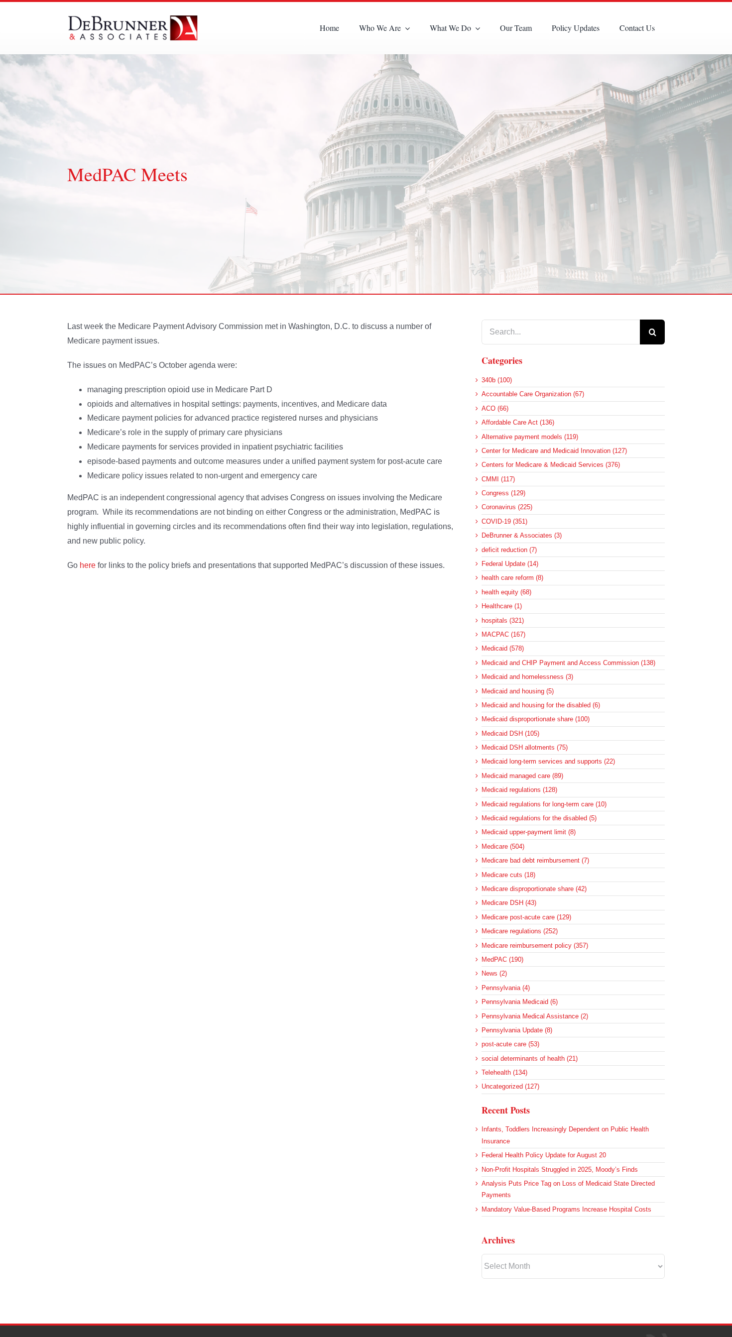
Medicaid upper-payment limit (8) (529, 832)
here (88, 565)
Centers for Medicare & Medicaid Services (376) (551, 464)
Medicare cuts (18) (508, 875)
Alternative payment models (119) (530, 437)
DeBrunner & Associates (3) (522, 535)
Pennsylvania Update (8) (517, 1030)
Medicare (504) (503, 846)
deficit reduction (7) (509, 550)
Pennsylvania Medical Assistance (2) (535, 1016)
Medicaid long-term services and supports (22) (548, 761)
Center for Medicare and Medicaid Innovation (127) (554, 450)
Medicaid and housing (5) (518, 691)
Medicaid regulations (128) (519, 789)
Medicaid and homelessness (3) (527, 676)
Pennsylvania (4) (506, 988)
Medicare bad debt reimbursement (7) (535, 860)
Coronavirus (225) (507, 507)
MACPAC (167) (503, 634)
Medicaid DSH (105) (510, 733)
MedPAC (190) (502, 959)
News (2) (494, 973)
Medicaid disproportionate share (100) (536, 719)
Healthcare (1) (502, 606)
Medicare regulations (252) (520, 931)
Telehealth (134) (504, 1072)
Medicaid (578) (503, 648)
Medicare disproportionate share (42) (534, 888)
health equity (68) (506, 592)
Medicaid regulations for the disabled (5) (539, 818)
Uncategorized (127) (510, 1086)
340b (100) (497, 380)
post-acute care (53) (510, 1044)
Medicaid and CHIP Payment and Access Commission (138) (568, 663)
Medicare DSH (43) (509, 902)
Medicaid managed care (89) (522, 776)
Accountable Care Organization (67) (533, 394)
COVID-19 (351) (504, 521)
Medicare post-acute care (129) (526, 917)
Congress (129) (503, 493)
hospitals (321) (503, 620)
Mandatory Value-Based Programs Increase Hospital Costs (566, 1209)
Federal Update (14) (510, 563)
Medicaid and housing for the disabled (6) (541, 705)
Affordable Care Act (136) (518, 422)
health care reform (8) (512, 577)
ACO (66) (495, 408)
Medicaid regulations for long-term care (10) (544, 804)
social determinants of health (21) (530, 1058)
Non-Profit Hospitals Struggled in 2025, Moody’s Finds (560, 1169)
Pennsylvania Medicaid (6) (520, 1001)
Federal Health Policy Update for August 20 (544, 1155)
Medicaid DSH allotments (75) (525, 747)
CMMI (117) (498, 479)
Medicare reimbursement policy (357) (535, 945)
